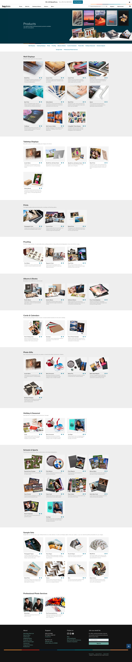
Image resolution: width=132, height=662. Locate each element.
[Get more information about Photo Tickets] (83, 494)
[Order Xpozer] (107, 102)
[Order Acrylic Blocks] (41, 163)
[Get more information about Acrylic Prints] (83, 78)
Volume (46, 6)
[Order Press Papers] (63, 554)
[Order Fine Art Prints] (63, 226)
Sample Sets (59, 49)
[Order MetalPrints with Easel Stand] (63, 163)
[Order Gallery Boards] (63, 102)
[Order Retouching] (41, 613)
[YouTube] (73, 634)
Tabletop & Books (36, 6)
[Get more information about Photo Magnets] (83, 471)
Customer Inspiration (72, 641)
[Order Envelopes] (63, 337)
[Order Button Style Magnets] (107, 373)
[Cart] (130, 6)
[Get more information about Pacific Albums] (40, 300)
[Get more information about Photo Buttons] (61, 471)
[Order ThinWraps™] (41, 126)
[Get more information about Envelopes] (61, 337)
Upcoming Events (71, 638)
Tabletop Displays (41, 46)
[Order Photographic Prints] (41, 226)
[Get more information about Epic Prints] (40, 102)
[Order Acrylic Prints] (85, 78)
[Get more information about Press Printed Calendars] (83, 337)
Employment (26, 646)
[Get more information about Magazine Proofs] (61, 263)
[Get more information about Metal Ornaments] (61, 373)
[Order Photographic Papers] (41, 554)
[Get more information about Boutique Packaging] (40, 397)
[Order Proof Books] (41, 263)
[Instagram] (70, 634)
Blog (68, 637)
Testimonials (26, 637)
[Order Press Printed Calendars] (85, 337)
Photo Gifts (81, 46)
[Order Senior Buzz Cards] (107, 494)
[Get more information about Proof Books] (40, 263)
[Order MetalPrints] (41, 78)
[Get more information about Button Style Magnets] (105, 373)
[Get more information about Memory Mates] (105, 471)
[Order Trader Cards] (63, 494)
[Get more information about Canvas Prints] (61, 78)
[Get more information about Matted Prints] (83, 226)
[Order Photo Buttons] (63, 471)
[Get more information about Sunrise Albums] (61, 300)
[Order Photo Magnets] (85, 471)
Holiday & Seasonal (90, 46)
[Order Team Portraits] (41, 494)
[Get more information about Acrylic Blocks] (40, 163)
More (52, 6)
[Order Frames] (63, 578)
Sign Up (99, 643)
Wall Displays (32, 46)
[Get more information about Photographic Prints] (40, 226)
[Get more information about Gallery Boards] (61, 102)
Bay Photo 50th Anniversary (74, 640)
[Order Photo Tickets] (85, 494)
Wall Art (27, 6)
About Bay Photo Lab (28, 633)
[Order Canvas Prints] (63, 78)
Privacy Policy (91, 653)
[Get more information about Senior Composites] (40, 513)
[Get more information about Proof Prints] (83, 263)
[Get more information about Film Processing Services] (61, 613)
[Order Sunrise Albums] (63, 300)
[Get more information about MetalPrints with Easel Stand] (61, 163)
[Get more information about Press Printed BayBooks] (105, 300)
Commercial (26, 643)
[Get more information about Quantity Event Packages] (40, 471)
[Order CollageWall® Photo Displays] (85, 126)
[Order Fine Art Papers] (85, 554)
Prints (20, 6)
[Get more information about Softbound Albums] (83, 300)
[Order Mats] (85, 578)
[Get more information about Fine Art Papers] (83, 554)
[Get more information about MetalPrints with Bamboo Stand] (83, 163)
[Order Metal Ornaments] (63, 373)
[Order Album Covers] (107, 578)
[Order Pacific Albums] (41, 300)
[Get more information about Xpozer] (105, 102)
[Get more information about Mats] (83, 578)
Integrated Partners (28, 645)
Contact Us (48, 637)
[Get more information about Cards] (40, 434)
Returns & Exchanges (28, 641)
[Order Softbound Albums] (85, 300)
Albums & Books (62, 46)
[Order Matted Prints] (85, 226)
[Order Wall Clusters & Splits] (63, 126)
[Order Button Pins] (85, 373)
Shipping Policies (27, 638)
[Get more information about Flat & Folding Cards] (40, 337)
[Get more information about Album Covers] (105, 578)
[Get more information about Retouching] (40, 613)
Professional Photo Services (71, 49)
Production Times (27, 640)
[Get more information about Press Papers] (61, 554)
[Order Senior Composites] (41, 513)
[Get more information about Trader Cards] (61, 494)
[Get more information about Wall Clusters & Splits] (61, 126)
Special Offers (26, 635)
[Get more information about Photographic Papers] (40, 554)
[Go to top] (129, 646)
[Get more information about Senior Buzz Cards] (105, 494)
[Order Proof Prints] (85, 263)
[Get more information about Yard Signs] (83, 434)
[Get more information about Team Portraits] (40, 494)
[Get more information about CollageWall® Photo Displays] (83, 126)
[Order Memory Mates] (107, 471)
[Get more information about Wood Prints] (83, 102)
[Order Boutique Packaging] (41, 397)
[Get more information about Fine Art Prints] (61, 226)
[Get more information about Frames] (61, 578)
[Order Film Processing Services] (63, 613)
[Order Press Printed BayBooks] (107, 300)
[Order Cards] (41, 434)
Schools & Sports (101, 46)
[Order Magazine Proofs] (63, 263)
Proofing (54, 46)
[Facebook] (68, 634)
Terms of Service (99, 653)
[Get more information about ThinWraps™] (40, 126)
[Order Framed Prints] (107, 78)
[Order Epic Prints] (41, 102)
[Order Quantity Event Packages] (41, 471)
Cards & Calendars (72, 46)
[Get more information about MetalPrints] (40, 78)
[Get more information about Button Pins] (83, 373)
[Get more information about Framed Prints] (105, 78)
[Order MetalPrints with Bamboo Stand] (85, 163)
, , (51, 642)
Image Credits (106, 653)
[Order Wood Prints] (85, 102)
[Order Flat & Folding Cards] (41, 337)
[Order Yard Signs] (85, 434)
